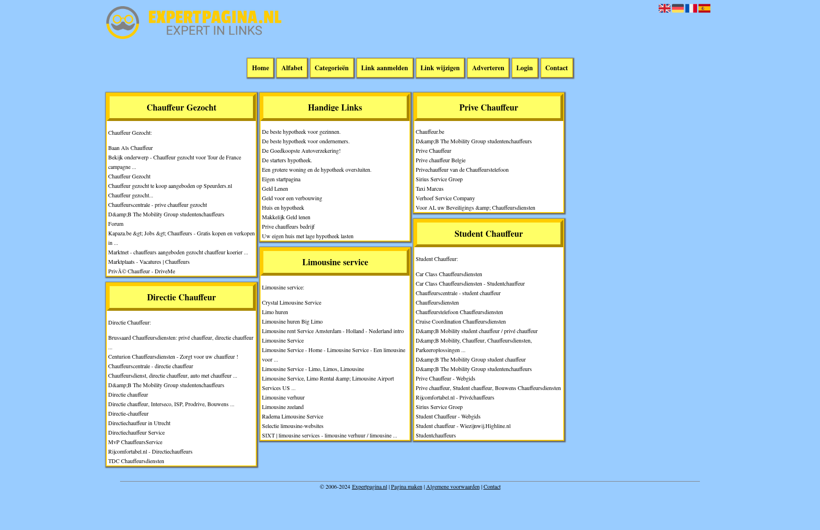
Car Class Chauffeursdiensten (449, 274)
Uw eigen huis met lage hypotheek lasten (308, 236)
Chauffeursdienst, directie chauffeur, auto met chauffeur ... (172, 375)
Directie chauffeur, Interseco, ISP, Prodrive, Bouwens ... (171, 404)
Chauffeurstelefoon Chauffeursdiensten (459, 312)
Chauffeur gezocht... (130, 195)
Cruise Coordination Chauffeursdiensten (461, 321)
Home (260, 68)
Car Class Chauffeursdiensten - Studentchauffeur (470, 283)
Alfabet (292, 68)
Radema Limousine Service (292, 416)
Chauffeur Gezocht (129, 176)
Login (524, 68)
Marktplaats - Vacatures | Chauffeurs (149, 261)
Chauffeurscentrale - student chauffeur (458, 293)
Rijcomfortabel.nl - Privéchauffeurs (455, 397)
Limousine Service (283, 340)
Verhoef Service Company (445, 198)
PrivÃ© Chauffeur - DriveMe (141, 271)
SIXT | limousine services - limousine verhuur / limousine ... (329, 435)
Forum (115, 223)
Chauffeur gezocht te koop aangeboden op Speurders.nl (170, 185)
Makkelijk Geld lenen (286, 217)
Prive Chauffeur (433, 150)
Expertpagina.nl (369, 486)
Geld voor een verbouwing (292, 198)
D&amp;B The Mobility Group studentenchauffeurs (166, 214)
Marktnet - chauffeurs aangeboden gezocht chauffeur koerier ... (178, 252)
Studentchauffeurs (436, 435)
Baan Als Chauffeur (130, 147)
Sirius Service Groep (439, 179)
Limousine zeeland (283, 406)
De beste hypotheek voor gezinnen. (301, 131)
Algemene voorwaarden (453, 486)
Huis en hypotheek (283, 207)
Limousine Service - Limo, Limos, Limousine (313, 368)
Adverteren (488, 68)
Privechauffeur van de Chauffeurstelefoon (462, 169)
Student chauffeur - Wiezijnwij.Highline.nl (463, 425)
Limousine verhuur (283, 397)
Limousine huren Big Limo (292, 321)
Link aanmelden (384, 68)
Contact (556, 68)
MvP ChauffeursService (135, 442)
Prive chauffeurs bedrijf (288, 226)
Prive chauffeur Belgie (441, 160)
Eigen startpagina (281, 179)
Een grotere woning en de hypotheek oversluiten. (317, 169)
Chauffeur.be (430, 131)
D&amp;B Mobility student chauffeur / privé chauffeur (477, 331)
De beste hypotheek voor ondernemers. (306, 141)
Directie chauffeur (128, 394)
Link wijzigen (440, 68)
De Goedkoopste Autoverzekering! (301, 150)
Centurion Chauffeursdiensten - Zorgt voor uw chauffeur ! (173, 356)
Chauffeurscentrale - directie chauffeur (150, 366)
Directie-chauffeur (128, 413)
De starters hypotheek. (287, 160)
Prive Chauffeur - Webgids (445, 378)
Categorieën (332, 68)
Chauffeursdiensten (437, 302)
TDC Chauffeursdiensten (136, 461)
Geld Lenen (275, 188)
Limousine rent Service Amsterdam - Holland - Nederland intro (333, 331)
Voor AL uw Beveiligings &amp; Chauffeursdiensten (475, 207)
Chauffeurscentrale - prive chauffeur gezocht (157, 204)
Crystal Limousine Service (291, 302)
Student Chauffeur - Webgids (448, 416)
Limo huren (275, 312)
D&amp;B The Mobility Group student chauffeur (471, 359)
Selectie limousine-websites (293, 425)
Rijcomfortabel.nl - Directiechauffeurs (150, 451)
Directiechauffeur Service (136, 432)
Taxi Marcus (430, 188)
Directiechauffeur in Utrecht (139, 423)
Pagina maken (406, 486)
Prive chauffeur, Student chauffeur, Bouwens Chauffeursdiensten (488, 387)
